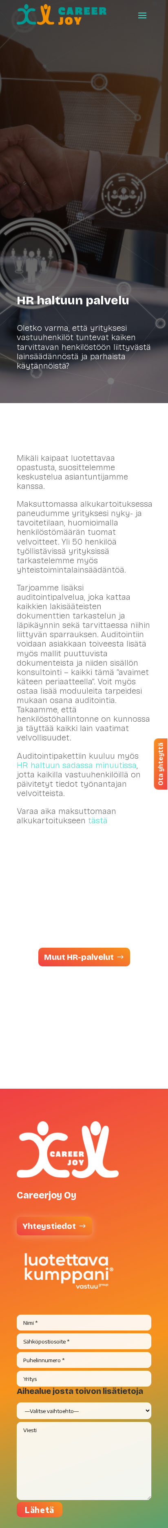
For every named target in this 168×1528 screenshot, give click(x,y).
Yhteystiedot (49, 1226)
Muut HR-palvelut (79, 957)
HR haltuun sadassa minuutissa (77, 765)
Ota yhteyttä (160, 764)
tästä (98, 820)
